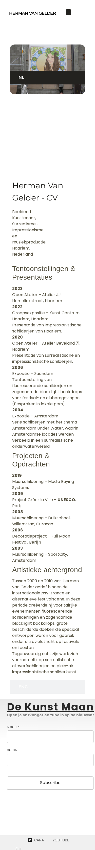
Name (12, 750)
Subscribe (50, 782)
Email (13, 727)
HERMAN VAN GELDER (32, 13)
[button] (68, 12)
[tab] (48, 77)
